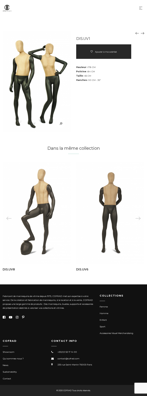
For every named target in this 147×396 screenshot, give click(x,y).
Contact (7, 378)
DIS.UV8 (9, 269)
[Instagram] (17, 317)
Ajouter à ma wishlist (106, 51)
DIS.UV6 (82, 269)
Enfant (103, 320)
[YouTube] (10, 317)
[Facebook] (4, 317)
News (5, 365)
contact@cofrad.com (68, 358)
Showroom (8, 352)
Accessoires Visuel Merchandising (116, 333)
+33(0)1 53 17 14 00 (67, 352)
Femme (104, 306)
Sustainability (10, 371)
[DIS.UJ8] (137, 33)
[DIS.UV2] (142, 33)
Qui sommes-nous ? (13, 358)
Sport (102, 326)
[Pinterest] (23, 317)
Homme (104, 313)
